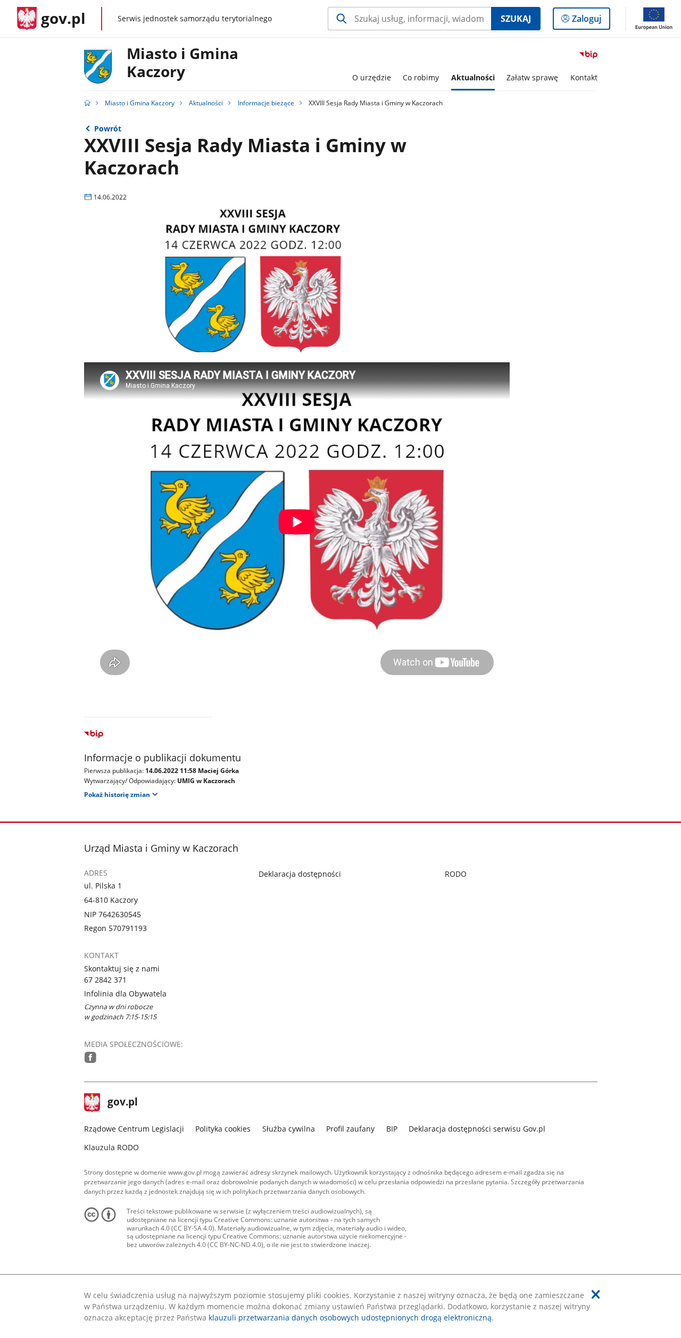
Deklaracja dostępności (300, 874)
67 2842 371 (105, 980)
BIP (391, 1129)
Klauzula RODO (111, 1147)
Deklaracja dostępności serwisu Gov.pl (477, 1129)
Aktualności (206, 102)
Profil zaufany (350, 1129)
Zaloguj (590, 21)
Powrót (107, 128)
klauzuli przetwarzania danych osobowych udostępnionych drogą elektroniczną (350, 1317)
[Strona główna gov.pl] (87, 102)
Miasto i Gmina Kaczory (182, 63)
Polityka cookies (223, 1129)
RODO (456, 874)
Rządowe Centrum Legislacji (134, 1129)
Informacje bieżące (266, 102)
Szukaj (516, 18)
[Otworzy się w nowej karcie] (90, 1057)
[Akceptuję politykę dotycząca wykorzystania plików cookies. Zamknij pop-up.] (596, 1294)
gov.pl (122, 1102)
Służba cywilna (288, 1129)
